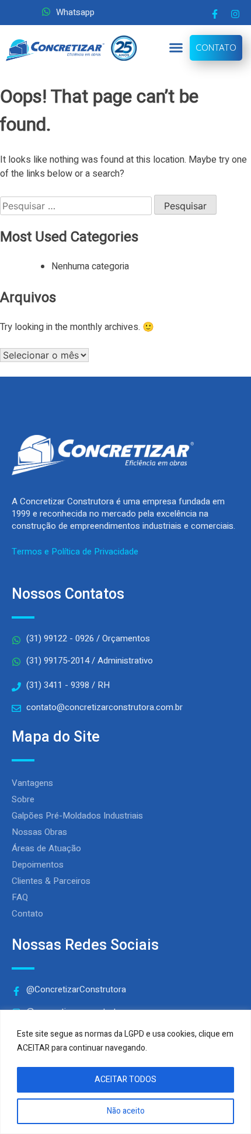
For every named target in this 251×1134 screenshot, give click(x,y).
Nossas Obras (39, 832)
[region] (125, 1072)
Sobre (23, 799)
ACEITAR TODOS (125, 1079)
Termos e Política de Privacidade (75, 551)
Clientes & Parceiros (51, 881)
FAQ (20, 897)
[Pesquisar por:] (77, 206)
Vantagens (32, 783)
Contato (27, 913)
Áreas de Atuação (46, 848)
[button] (176, 48)
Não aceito (126, 1111)
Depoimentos (38, 864)
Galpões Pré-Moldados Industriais (77, 815)
